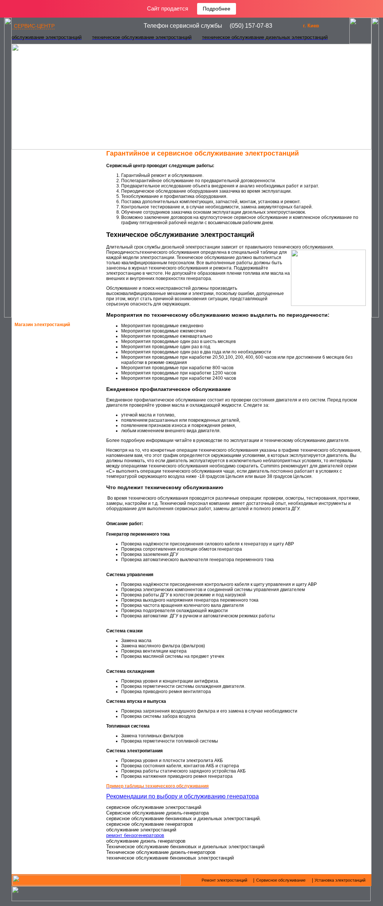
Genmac (34, 424)
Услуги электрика (46, 304)
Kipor (31, 556)
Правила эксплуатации (54, 243)
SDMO (31, 407)
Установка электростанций (60, 230)
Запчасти (37, 218)
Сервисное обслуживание (59, 193)
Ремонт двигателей (50, 168)
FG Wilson (36, 490)
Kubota (33, 539)
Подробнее (216, 9)
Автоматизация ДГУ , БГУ (56, 205)
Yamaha (34, 440)
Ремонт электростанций (56, 181)
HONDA (32, 358)
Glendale (36, 572)
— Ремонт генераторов (47, 156)
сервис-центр (33, 26)
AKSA (30, 473)
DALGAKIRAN (39, 589)
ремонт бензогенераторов (135, 835)
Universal (37, 605)
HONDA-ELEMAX (42, 341)
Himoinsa (35, 391)
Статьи (33, 255)
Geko (30, 374)
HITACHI (33, 506)
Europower (39, 457)
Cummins (35, 523)
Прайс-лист (39, 292)
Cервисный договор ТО (55, 267)
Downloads (39, 280)
